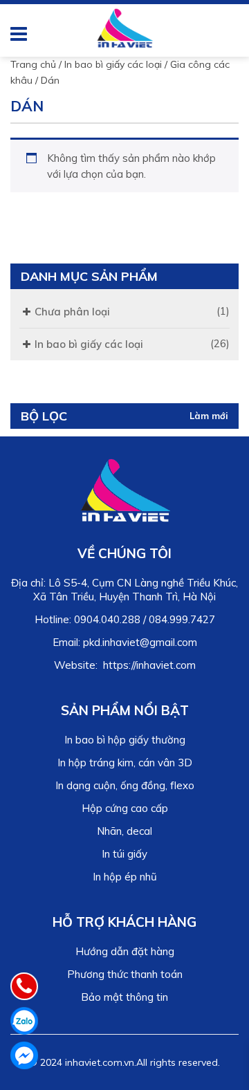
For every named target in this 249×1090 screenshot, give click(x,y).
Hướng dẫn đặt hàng (124, 951)
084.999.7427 (182, 619)
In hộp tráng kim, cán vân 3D (124, 762)
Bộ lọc (44, 416)
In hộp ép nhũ (125, 876)
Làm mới (209, 415)
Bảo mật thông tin (124, 997)
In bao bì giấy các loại (113, 64)
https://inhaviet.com (149, 665)
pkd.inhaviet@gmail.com (140, 642)
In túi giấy (124, 853)
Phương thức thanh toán (125, 974)
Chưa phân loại (72, 311)
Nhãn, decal (124, 831)
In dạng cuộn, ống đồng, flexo (124, 785)
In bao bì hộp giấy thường (124, 739)
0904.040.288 (107, 619)
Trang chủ (33, 64)
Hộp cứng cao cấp (125, 808)
